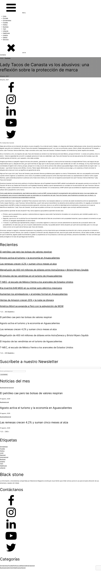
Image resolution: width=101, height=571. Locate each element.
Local (7, 402)
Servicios (6, 39)
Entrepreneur (7, 20)
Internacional (9, 387)
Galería (5, 37)
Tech (4, 29)
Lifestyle (5, 31)
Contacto (3, 54)
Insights (5, 35)
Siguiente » (11, 311)
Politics (5, 24)
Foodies (5, 22)
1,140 (6, 431)
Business (5, 27)
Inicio (4, 16)
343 (6, 311)
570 (6, 353)
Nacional (8, 417)
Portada (5, 18)
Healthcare (6, 33)
